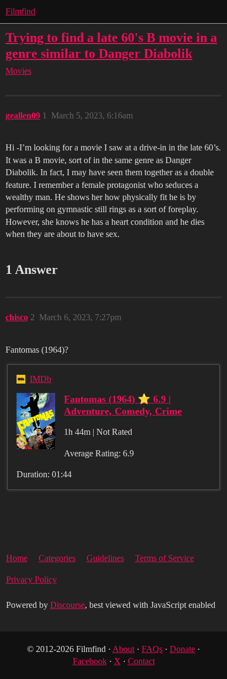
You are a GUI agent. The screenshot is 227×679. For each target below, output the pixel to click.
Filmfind (20, 11)
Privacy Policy (31, 579)
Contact (141, 661)
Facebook (90, 661)
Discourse (67, 605)
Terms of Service (164, 558)
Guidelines (105, 558)
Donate (182, 649)
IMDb (40, 379)
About (123, 649)
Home (17, 558)
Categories (57, 558)
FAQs (152, 649)
